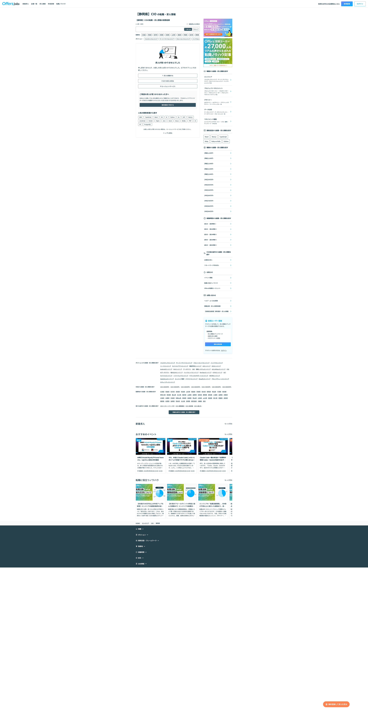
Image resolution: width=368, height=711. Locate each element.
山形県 (173, 35)
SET (224, 372)
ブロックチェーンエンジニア (220, 379)
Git (162, 117)
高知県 (226, 398)
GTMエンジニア (217, 372)
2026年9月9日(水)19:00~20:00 (153, 471)
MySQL (184, 121)
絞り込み (189, 29)
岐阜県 (200, 395)
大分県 (183, 401)
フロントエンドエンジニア (183, 39)
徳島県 (210, 398)
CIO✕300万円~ (164, 387)
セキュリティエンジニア (167, 382)
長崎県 (173, 401)
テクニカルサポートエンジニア (198, 376)
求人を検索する (168, 76)
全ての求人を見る (168, 81)
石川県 (179, 395)
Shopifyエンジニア (204, 379)
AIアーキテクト (164, 372)
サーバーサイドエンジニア (167, 39)
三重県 (215, 395)
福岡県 (162, 401)
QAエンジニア (177, 369)
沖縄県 (200, 401)
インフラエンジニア (198, 39)
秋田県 (167, 35)
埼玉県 (214, 392)
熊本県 (178, 401)
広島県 (200, 398)
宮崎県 (188, 401)
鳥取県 (184, 398)
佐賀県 (167, 401)
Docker (151, 121)
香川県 (215, 398)
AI (166, 117)
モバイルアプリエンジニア (180, 366)
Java (164, 121)
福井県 (184, 395)
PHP (190, 121)
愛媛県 (221, 398)
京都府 (226, 395)
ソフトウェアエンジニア (180, 376)
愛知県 (210, 395)
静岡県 (205, 395)
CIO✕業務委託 (180, 406)
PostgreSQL (147, 124)
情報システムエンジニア (203, 369)
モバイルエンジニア (166, 376)
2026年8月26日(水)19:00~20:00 (184, 471)
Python (172, 117)
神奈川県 (163, 395)
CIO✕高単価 (189, 406)
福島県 (179, 35)
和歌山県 (178, 398)
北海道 (144, 35)
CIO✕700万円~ (206, 387)
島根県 (189, 398)
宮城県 (161, 35)
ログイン (360, 4)
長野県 (195, 395)
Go (178, 117)
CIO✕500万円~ (185, 387)
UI (195, 121)
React (156, 117)
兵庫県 (167, 398)
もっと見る (228, 423)
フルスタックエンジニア (151, 39)
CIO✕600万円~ (195, 387)
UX (140, 124)
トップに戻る (167, 133)
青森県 (150, 35)
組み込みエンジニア (177, 372)
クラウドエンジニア (191, 379)
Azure (170, 121)
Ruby (206, 141)
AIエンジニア (207, 366)
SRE (193, 369)
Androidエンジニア (166, 369)
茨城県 (185, 35)
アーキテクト (187, 369)
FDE (228, 369)
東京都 (224, 392)
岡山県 (195, 398)
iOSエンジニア (216, 366)
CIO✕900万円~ (227, 387)
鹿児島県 (194, 401)
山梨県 (189, 395)
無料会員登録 (218, 344)
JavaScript (142, 121)
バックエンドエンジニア (191, 372)
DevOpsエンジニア (206, 372)
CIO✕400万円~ (175, 387)
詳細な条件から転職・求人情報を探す (184, 412)
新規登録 (347, 4)
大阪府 (162, 398)
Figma (157, 121)
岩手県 (155, 35)
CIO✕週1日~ (198, 406)
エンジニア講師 (179, 379)
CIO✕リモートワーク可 (167, 406)
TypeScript (148, 117)
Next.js (190, 117)
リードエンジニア (165, 366)
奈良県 (173, 398)
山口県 (205, 398)
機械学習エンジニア (195, 366)
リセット (195, 29)
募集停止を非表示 (194, 24)
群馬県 (197, 35)
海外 (204, 401)
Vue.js (177, 121)
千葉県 (219, 392)
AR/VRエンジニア (214, 376)
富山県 (174, 395)
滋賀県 (221, 395)
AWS (140, 117)
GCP (184, 117)
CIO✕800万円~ (216, 387)
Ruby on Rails (216, 141)
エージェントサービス (168, 86)
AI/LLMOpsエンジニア (218, 369)
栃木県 (191, 35)
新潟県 (169, 395)
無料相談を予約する (168, 105)
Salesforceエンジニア (167, 379)
